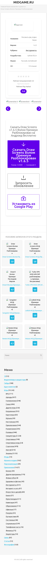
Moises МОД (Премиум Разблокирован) (34, 339)
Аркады (9, 397)
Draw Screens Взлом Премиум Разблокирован (12, 257)
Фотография (9, 545)
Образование (11, 506)
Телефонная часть (13, 527)
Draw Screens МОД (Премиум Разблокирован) (34, 257)
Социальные (11, 523)
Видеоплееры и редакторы (15, 380)
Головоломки (11, 401)
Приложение (9, 467)
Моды (6, 457)
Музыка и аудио (10, 460)
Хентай (9, 450)
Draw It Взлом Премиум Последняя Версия (12, 285)
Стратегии (10, 446)
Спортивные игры (13, 443)
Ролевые (9, 432)
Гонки (8, 404)
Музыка (9, 418)
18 (5, 376)
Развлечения (11, 429)
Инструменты (31, 50)
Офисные (9, 509)
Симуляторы (11, 436)
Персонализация (10, 464)
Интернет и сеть (12, 488)
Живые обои (11, 478)
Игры (6, 390)
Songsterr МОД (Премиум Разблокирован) (12, 313)
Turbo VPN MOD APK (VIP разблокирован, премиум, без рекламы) (34, 285)
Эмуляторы (10, 534)
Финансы (9, 531)
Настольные (11, 422)
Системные (10, 520)
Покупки (9, 513)
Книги (8, 495)
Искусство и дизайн (14, 492)
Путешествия (11, 516)
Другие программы (13, 474)
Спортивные (11, 439)
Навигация (10, 502)
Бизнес (8, 471)
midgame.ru (23, 2)
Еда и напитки (9, 387)
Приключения (11, 425)
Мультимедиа (11, 499)
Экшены (9, 453)
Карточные (10, 415)
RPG (7, 394)
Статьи (7, 541)
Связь (6, 538)
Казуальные (10, 411)
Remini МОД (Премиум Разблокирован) (12, 339)
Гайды (6, 383)
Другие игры (11, 408)
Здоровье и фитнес (13, 481)
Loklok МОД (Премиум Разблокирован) (34, 310)
